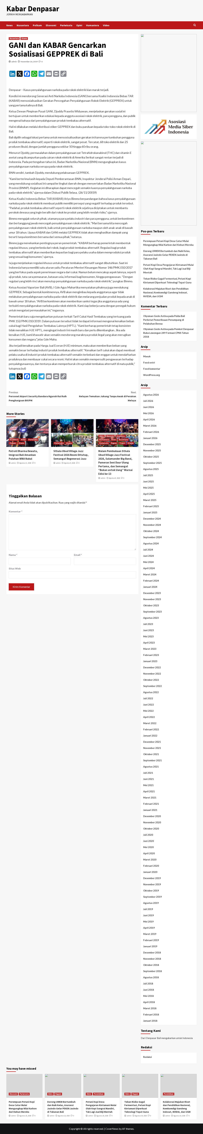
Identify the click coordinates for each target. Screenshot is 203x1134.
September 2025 (152, 462)
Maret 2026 (149, 425)
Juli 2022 (148, 698)
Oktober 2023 (151, 605)
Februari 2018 (151, 1014)
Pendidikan (98, 1094)
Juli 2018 (148, 983)
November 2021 (152, 748)
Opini (79, 25)
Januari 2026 (150, 438)
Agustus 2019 (151, 902)
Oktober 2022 (151, 679)
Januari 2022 (150, 735)
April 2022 (149, 717)
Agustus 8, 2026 (114, 478)
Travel (122, 443)
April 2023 (149, 642)
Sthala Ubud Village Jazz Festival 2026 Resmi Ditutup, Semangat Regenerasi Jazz (70, 454)
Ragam (114, 443)
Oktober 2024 (151, 531)
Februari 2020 (151, 865)
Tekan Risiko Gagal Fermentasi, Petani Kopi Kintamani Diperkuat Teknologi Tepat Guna (167, 280)
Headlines (14, 440)
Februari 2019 (151, 940)
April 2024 (149, 568)
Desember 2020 (152, 816)
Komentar (15, 511)
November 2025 (152, 450)
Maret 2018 (149, 1008)
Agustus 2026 (151, 394)
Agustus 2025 (151, 469)
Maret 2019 (149, 933)
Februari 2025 (151, 506)
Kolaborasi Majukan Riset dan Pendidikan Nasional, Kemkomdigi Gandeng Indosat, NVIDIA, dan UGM (166, 292)
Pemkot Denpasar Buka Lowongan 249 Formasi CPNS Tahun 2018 (168, 333)
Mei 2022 (148, 710)
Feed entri (149, 362)
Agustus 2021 (151, 766)
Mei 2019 (148, 921)
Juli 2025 (148, 475)
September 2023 (152, 611)
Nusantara (23, 25)
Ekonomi (51, 25)
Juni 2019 (148, 915)
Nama (13, 554)
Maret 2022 (149, 723)
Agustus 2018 (151, 977)
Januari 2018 (150, 1020)
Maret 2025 (149, 500)
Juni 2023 (148, 630)
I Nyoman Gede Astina (155, 316)
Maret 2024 (149, 574)
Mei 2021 (148, 785)
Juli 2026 (148, 400)
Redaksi (147, 1056)
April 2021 (149, 791)
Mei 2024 (148, 562)
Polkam (37, 25)
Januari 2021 (150, 810)
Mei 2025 (148, 487)
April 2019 (149, 927)
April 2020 (149, 853)
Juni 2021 (148, 779)
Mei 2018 (148, 995)
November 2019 (152, 884)
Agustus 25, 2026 (25, 1116)
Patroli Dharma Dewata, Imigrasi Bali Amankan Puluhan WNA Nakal (23, 454)
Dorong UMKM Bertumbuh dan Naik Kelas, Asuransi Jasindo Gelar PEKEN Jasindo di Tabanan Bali (166, 255)
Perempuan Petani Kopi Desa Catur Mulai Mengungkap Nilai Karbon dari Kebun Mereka (168, 243)
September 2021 (152, 760)
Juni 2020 (148, 840)
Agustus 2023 (151, 617)
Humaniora (92, 25)
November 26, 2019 (29, 61)
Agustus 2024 (151, 543)
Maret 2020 (149, 859)
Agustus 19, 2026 (141, 1116)
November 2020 (152, 822)
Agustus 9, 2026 (69, 463)
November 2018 (152, 958)
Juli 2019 (148, 909)
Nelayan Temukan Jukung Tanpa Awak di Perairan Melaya (107, 396)
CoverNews (111, 1128)
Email (78, 554)
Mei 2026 (148, 413)
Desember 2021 (152, 741)
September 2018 (152, 971)
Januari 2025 (150, 512)
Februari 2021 (151, 803)
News (9, 25)
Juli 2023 (148, 624)
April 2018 (149, 1002)
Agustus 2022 (151, 692)
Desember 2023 (152, 593)
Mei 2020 (148, 847)
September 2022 (152, 686)
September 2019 (152, 896)
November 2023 (152, 599)
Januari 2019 (150, 946)
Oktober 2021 (151, 754)
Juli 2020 (148, 834)
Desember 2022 (152, 667)
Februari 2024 (151, 580)
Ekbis (101, 436)
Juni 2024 (148, 555)
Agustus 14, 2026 (179, 1116)
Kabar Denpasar (32, 8)
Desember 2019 (152, 878)
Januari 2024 (150, 586)
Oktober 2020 (151, 828)
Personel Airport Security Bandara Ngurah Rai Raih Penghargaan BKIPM (38, 396)
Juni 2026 (148, 407)
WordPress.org (151, 374)
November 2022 (152, 673)
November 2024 (152, 524)
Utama (24, 38)
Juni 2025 (148, 481)
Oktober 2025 (151, 456)
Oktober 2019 (151, 890)
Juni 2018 (148, 989)
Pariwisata (66, 25)
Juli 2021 (148, 772)
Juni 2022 (148, 704)
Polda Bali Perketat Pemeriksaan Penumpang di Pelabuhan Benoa (164, 320)
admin (14, 61)
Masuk (147, 356)
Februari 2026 (151, 431)
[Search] (195, 25)
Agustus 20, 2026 (102, 1116)
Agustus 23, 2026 (64, 1116)
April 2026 (149, 419)
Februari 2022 (151, 729)
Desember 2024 (152, 518)
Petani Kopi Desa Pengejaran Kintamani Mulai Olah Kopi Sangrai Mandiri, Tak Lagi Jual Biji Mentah (168, 268)
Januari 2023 (150, 661)
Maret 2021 (149, 797)
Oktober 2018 (151, 964)
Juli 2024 (148, 549)
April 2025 (149, 493)
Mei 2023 (148, 636)
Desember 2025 (152, 444)
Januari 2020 (150, 871)
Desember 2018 (152, 952)
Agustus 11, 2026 (25, 463)
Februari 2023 (151, 655)
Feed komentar (151, 368)
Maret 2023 (149, 648)
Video (106, 25)
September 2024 (152, 537)
